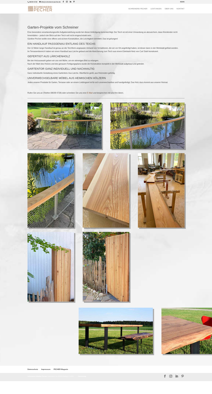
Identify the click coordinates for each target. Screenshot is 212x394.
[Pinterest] (74, 2)
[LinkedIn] (70, 2)
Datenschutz (32, 369)
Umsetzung (82, 376)
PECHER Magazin (61, 369)
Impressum (45, 369)
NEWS (182, 2)
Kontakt (181, 9)
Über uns (169, 9)
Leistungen (156, 9)
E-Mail (90, 93)
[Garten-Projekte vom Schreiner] (64, 149)
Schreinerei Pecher (137, 9)
